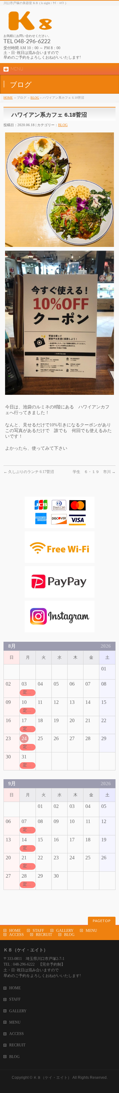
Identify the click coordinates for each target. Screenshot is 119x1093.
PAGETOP (102, 921)
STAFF (38, 930)
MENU (91, 930)
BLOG (34, 97)
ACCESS (16, 934)
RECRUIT (44, 934)
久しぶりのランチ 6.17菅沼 (28, 472)
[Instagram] (60, 629)
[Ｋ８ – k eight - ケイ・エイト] (59, 23)
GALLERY (65, 930)
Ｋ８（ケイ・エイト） (52, 1077)
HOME (8, 97)
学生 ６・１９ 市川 (94, 472)
